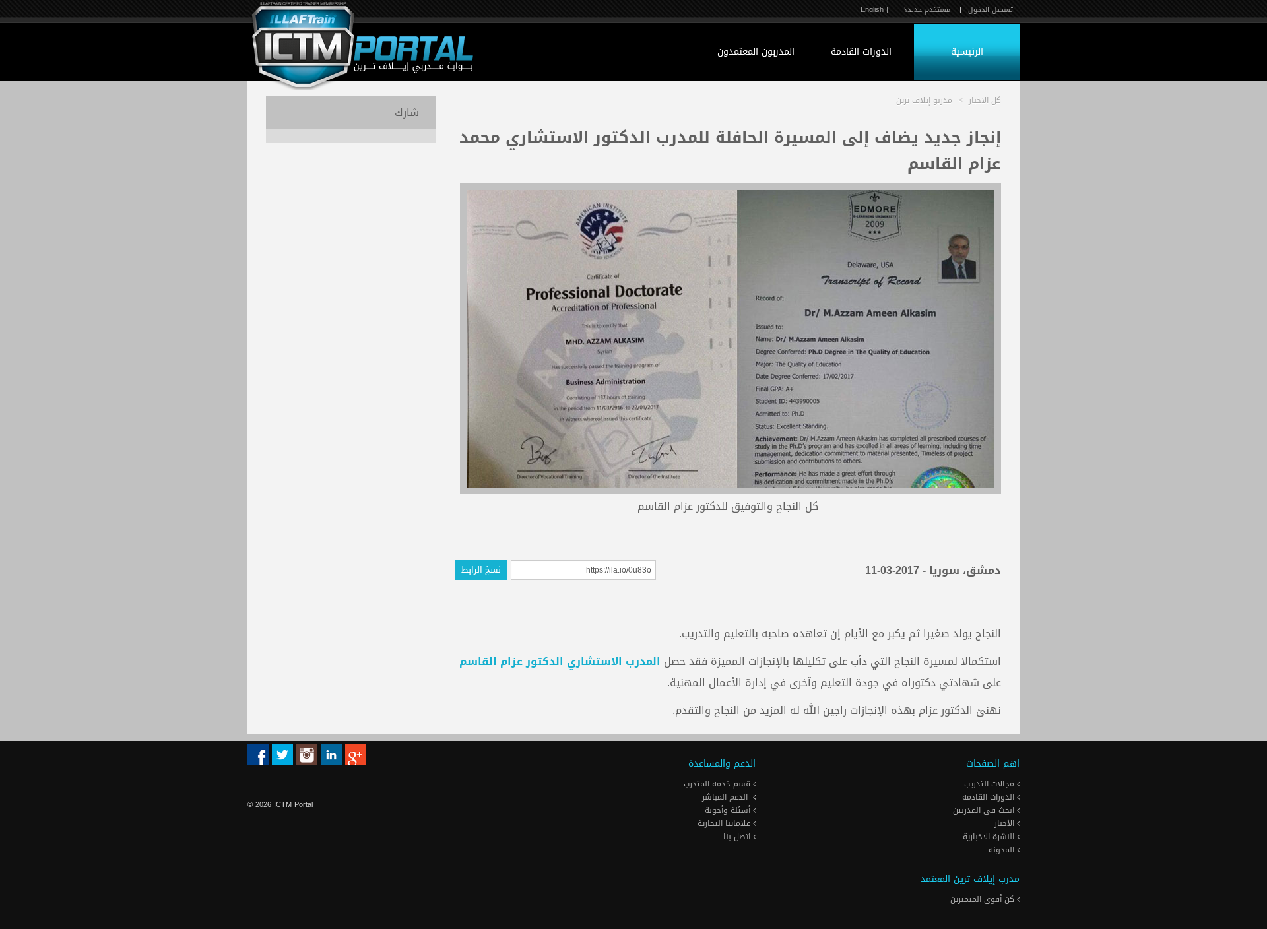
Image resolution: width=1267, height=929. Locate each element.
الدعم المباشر (725, 797)
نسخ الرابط (481, 569)
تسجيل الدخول (990, 9)
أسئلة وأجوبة (729, 810)
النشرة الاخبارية (990, 836)
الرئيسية (967, 52)
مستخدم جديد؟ (927, 9)
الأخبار (1005, 823)
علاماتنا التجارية (725, 823)
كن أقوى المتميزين (983, 899)
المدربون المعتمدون (756, 52)
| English (874, 9)
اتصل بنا (738, 836)
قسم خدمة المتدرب (718, 784)
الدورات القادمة (861, 52)
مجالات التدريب (990, 784)
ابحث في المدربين (985, 810)
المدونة (1003, 850)
